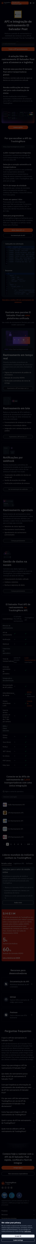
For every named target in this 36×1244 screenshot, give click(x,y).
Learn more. (27, 1231)
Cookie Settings (18, 1240)
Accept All (18, 1236)
